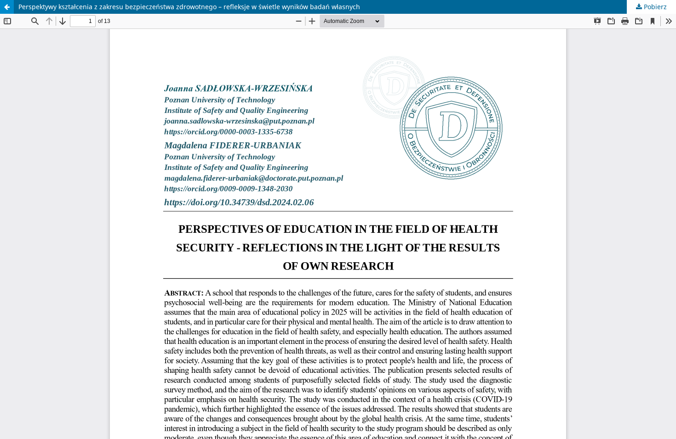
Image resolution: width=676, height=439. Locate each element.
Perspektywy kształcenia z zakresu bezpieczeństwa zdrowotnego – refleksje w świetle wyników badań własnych (189, 6)
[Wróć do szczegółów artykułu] (7, 7)
